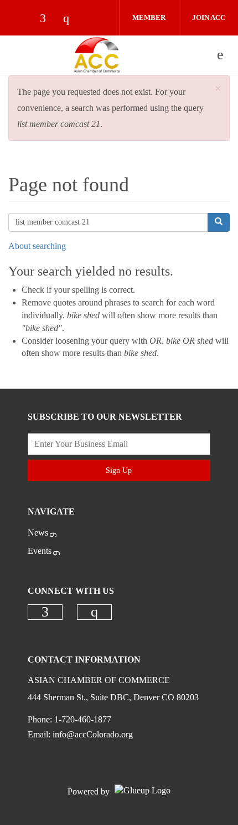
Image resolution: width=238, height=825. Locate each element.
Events (39, 551)
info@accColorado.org (93, 734)
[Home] (96, 54)
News (38, 532)
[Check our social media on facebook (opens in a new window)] (48, 19)
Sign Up (119, 470)
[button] (218, 89)
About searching (37, 246)
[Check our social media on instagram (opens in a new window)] (71, 19)
